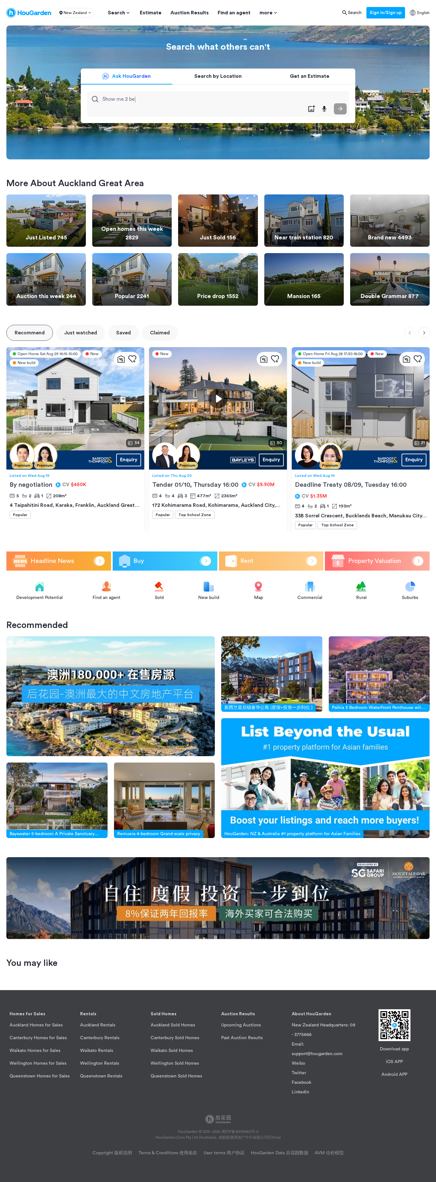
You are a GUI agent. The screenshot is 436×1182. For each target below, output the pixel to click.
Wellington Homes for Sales (38, 1063)
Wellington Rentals (99, 1063)
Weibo (298, 1063)
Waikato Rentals (96, 1050)
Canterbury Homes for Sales (38, 1038)
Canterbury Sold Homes (175, 1038)
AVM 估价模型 (329, 1153)
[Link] (110, 696)
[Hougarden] (28, 12)
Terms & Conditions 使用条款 (168, 1153)
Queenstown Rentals (101, 1076)
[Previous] (409, 332)
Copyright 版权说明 (112, 1153)
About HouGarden (311, 1014)
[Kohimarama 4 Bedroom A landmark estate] (204, 460)
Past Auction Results (242, 1038)
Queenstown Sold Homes (176, 1076)
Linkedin (300, 1092)
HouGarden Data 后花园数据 (279, 1153)
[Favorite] (132, 359)
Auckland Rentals (97, 1025)
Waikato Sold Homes (172, 1050)
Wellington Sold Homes (175, 1063)
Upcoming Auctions (241, 1025)
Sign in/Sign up (386, 13)
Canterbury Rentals (99, 1038)
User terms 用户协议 (224, 1153)
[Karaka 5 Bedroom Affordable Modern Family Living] (61, 460)
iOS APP (394, 1062)
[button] (75, 13)
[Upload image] (311, 108)
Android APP (394, 1074)
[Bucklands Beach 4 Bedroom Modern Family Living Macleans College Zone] (346, 460)
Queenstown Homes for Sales (40, 1076)
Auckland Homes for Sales (36, 1025)
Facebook (301, 1082)
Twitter (299, 1073)
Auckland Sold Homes (173, 1025)
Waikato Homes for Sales (35, 1050)
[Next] (424, 332)
